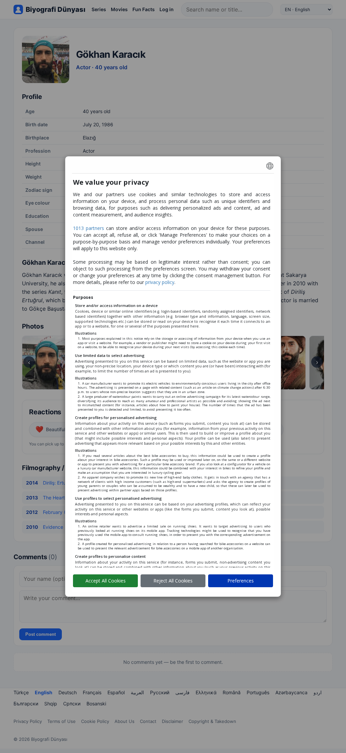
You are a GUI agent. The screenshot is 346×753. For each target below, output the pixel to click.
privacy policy (159, 282)
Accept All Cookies (105, 580)
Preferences (240, 580)
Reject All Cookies (173, 580)
